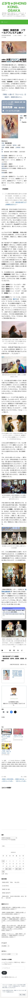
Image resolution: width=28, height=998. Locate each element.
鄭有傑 (22, 766)
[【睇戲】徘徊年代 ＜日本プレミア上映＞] (18, 731)
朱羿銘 (12, 764)
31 (3, 871)
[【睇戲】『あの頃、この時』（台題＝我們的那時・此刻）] (7, 746)
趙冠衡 (18, 766)
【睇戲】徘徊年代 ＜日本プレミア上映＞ (18, 737)
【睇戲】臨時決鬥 (6, 892)
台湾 (5, 760)
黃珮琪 (5, 768)
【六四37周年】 (5, 885)
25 (6, 868)
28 (16, 868)
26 (9, 868)
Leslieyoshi (17, 35)
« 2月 (3, 873)
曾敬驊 (8, 764)
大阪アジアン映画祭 (6, 762)
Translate (13, 839)
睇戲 (23, 764)
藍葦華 (10, 766)
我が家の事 (22, 762)
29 (19, 868)
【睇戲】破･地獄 (6, 889)
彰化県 (17, 762)
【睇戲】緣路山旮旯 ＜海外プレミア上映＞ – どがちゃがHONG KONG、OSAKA (14, 929)
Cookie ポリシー (10, 991)
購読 (4, 972)
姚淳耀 (13, 762)
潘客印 (20, 764)
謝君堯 (14, 766)
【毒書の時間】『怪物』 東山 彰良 (10, 882)
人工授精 (23, 760)
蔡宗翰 (6, 766)
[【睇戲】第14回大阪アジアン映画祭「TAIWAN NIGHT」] (7, 731)
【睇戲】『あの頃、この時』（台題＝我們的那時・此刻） (6, 751)
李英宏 (16, 764)
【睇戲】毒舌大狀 (6, 907)
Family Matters (15, 760)
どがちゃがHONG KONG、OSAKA (14, 7)
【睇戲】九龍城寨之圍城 (8, 912)
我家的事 (4, 764)
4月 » (6, 873)
